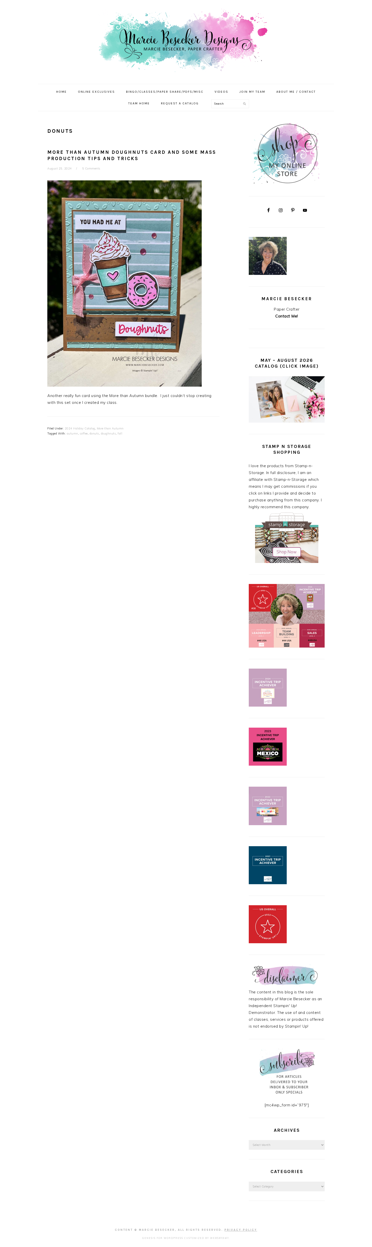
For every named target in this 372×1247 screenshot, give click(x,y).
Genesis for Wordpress (162, 1238)
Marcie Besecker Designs (186, 40)
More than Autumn (110, 428)
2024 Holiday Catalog (80, 428)
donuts (94, 433)
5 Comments (91, 168)
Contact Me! (286, 316)
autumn (72, 433)
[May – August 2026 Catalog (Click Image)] (287, 421)
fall (120, 433)
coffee (84, 433)
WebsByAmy (219, 1238)
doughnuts (108, 433)
